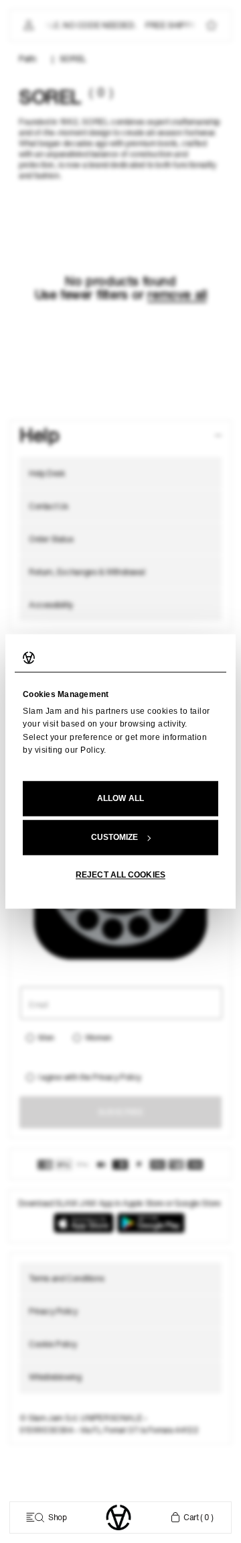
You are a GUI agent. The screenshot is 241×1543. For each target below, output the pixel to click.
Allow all (120, 799)
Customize (115, 838)
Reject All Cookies (120, 875)
